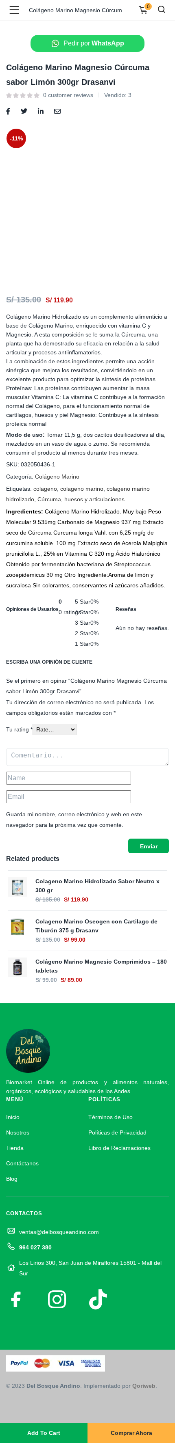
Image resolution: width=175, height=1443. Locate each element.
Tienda (15, 1148)
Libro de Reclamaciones (119, 1148)
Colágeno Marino (57, 476)
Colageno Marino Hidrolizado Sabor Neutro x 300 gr (97, 885)
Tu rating (19, 729)
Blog (12, 1179)
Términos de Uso (110, 1117)
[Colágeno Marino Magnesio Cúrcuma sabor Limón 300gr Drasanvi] (8, 110)
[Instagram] (57, 1299)
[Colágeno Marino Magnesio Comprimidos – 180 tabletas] (17, 966)
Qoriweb (143, 1386)
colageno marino (81, 488)
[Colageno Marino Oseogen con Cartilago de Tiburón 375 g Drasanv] (17, 926)
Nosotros (17, 1132)
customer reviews (68, 95)
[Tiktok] (98, 1299)
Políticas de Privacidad (117, 1132)
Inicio (13, 1117)
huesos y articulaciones (94, 499)
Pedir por (93, 43)
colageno (45, 488)
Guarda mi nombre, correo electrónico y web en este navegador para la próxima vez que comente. (74, 819)
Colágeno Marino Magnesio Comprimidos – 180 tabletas (101, 966)
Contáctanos (22, 1163)
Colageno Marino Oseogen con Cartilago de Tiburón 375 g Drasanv (96, 926)
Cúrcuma (49, 499)
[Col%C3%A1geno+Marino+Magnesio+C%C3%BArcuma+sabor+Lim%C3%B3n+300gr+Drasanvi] (24, 110)
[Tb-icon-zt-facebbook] (16, 1299)
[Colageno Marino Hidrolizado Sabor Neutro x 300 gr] (17, 886)
